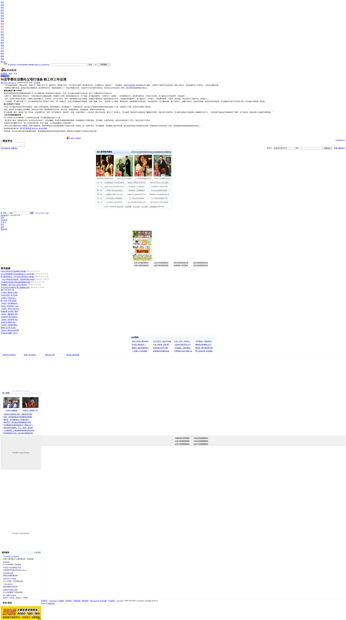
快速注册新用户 (339, 148)
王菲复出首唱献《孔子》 (10, 333)
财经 (2, 13)
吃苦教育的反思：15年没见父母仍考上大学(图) (17, 277)
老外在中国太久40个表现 (159, 183)
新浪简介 (44, 601)
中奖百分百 (12, 298)
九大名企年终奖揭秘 (136, 198)
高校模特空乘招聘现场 (105, 178)
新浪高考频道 (25, 128)
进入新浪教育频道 (104, 152)
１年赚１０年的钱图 (139, 351)
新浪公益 (11, 290)
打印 (2, 225)
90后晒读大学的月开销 (159, 187)
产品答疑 (111, 601)
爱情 (16, 311)
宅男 (9, 301)
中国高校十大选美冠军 (137, 187)
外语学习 (134, 152)
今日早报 (37, 83)
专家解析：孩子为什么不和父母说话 (14, 285)
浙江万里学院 (130, 85)
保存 (2, 218)
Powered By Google (42, 213)
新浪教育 (4, 73)
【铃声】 (4, 325)
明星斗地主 (12, 322)
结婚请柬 (4, 311)
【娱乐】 (4, 330)
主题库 (14, 301)
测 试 (99, 202)
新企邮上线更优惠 (72, 355)
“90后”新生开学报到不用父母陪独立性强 (15, 287)
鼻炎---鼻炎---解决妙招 (140, 341)
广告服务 (61, 601)
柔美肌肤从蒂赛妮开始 (161, 351)
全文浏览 (4, 220)
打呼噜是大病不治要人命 (183, 351)
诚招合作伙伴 (50, 355)
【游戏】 (4, 319)
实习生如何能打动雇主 (159, 190)
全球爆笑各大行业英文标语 (114, 183)
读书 (2, 40)
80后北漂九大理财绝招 (114, 198)
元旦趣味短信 (12, 303)
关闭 (2, 227)
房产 (2, 32)
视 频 (99, 194)
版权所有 (51, 603)
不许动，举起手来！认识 (10, 306)
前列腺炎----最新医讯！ (204, 341)
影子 (2, 301)
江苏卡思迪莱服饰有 (141, 263)
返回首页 (4, 229)
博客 (2, 21)
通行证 (3, 62)
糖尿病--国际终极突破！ (140, 348)
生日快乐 (11, 311)
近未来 (13, 328)
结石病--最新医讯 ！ (139, 344)
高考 (10, 73)
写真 (16, 314)
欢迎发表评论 (340, 140)
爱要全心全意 (5, 328)
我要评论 (9, 148)
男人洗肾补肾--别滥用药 (204, 351)
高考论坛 (35, 128)
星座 (2, 45)
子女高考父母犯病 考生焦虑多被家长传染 (15, 282)
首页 (2, 2)
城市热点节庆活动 (9, 355)
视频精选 (168, 152)
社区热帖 (154, 152)
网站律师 (85, 601)
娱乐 (2, 10)
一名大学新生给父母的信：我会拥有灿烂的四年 (18, 279)
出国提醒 (128, 207)
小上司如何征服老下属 (159, 198)
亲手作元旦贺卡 (13, 309)
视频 (2, 24)
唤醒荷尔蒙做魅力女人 (203, 344)
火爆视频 (152, 207)
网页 (4, 213)
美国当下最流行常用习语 (137, 183)
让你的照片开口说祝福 (9, 317)
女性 (2, 37)
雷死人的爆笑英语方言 (138, 194)
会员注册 (103, 601)
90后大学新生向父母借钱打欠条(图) (13, 271)
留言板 (3, 215)
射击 (16, 319)
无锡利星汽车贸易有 (181, 265)
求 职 (99, 198)
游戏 (2, 35)
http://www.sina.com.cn (8, 83)
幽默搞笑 (11, 314)
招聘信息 (77, 601)
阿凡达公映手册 (13, 330)
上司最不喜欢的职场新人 (114, 190)
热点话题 (136, 207)
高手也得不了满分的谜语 (159, 202)
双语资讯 (120, 207)
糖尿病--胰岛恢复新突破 (204, 348)
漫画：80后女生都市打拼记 (114, 187)
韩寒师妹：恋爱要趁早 (137, 190)
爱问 (2, 53)
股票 (2, 16)
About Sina (53, 601)
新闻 (2, 5)
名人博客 (144, 207)
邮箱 (2, 56)
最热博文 (161, 152)
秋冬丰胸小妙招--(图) (160, 348)
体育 (2, 8)
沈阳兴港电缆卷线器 (181, 263)
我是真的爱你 (12, 325)
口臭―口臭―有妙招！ (182, 341)
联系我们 (69, 601)
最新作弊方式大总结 (115, 194)
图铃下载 (4, 290)
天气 (2, 48)
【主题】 (4, 298)
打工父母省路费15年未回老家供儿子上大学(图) (17, 274)
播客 (2, 26)
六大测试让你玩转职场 (114, 202)
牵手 (6, 301)
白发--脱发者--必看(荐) (161, 344)
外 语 (99, 183)
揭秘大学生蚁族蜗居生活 (160, 194)
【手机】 (4, 292)
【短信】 (4, 303)
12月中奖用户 (5, 295)
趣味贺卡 (11, 292)
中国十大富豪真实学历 (162, 178)
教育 (2, 43)
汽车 (2, 29)
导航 (2, 59)
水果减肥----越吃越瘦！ (183, 348)
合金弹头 (4, 322)
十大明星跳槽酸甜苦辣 (143, 178)
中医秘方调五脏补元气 (183, 344)
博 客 (99, 190)
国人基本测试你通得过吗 (137, 202)
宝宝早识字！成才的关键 (162, 341)
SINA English (94, 601)
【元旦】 (4, 309)
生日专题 (14, 295)
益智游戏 (11, 319)
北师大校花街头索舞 (124, 178)
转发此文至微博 (75, 138)
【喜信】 (4, 314)
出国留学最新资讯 (144, 152)
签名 (16, 292)
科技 (2, 18)
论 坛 (99, 187)
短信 (2, 51)
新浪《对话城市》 (30, 355)
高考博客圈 (43, 128)
